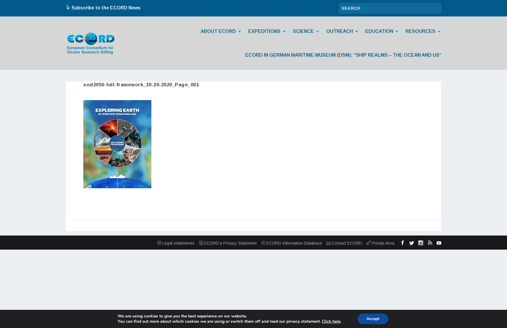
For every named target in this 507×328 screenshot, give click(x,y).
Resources (420, 31)
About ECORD (218, 31)
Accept (372, 319)
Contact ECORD (346, 243)
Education (379, 31)
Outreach (339, 31)
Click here (331, 321)
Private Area (382, 243)
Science (303, 31)
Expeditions (264, 31)
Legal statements (178, 243)
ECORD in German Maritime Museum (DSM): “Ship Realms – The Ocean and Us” (343, 55)
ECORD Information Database (293, 243)
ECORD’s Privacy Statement (230, 243)
